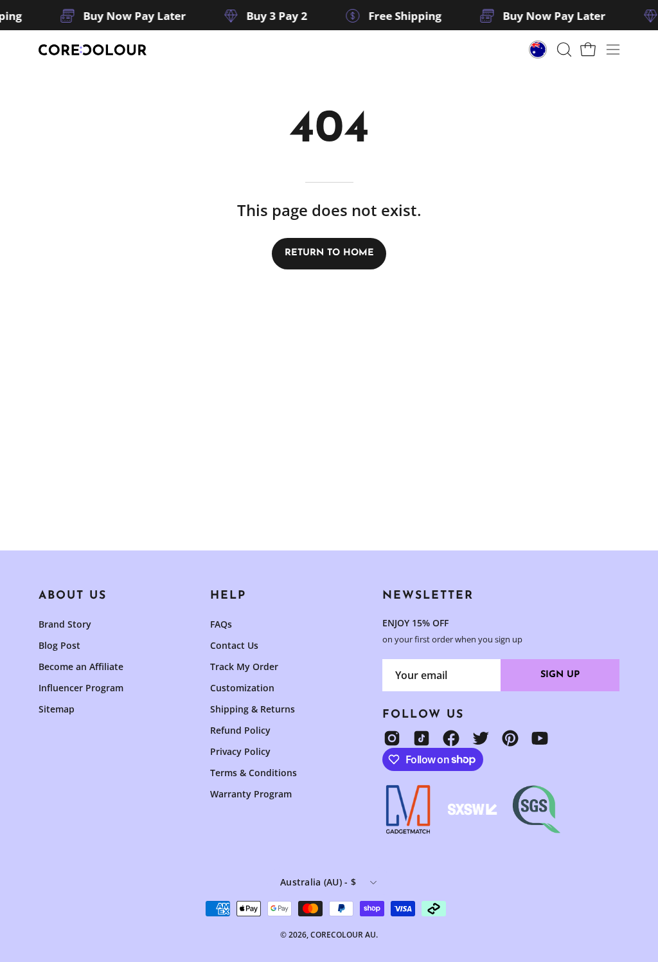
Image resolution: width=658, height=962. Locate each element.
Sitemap (57, 709)
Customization (242, 688)
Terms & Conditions (253, 773)
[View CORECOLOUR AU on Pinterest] (510, 738)
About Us (73, 595)
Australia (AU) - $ (318, 882)
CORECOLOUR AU (343, 934)
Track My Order (244, 666)
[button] (563, 50)
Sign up (560, 675)
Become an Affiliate (81, 666)
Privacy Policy (240, 751)
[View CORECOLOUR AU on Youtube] (539, 738)
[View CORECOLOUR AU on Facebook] (451, 738)
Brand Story (65, 624)
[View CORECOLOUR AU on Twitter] (480, 738)
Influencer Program (81, 688)
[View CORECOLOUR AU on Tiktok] (421, 738)
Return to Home (329, 253)
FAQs (221, 624)
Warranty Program (251, 794)
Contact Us (234, 645)
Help (228, 595)
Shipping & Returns (252, 709)
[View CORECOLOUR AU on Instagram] (392, 738)
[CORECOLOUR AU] (93, 49)
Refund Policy (240, 730)
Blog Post (59, 645)
